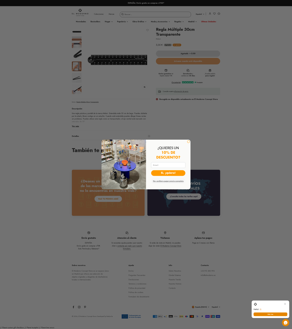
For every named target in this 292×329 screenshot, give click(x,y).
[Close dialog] (188, 142)
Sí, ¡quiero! (168, 173)
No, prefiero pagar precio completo (168, 181)
